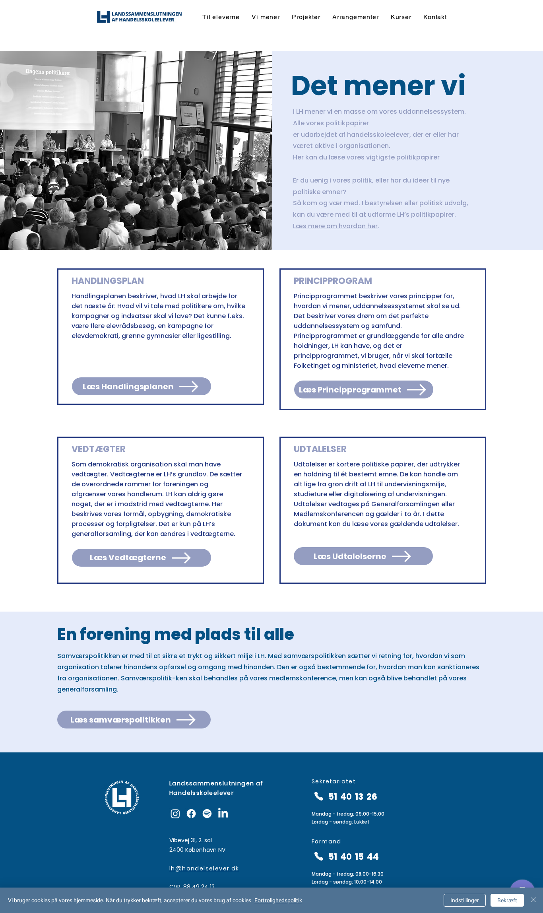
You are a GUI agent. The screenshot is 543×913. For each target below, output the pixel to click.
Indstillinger (464, 900)
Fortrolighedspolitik (278, 900)
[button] (221, 17)
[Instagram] (175, 814)
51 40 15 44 (353, 857)
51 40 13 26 (352, 797)
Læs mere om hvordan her (335, 226)
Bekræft (507, 900)
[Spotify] (207, 814)
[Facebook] (191, 814)
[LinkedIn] (223, 814)
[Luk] (533, 900)
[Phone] (319, 796)
